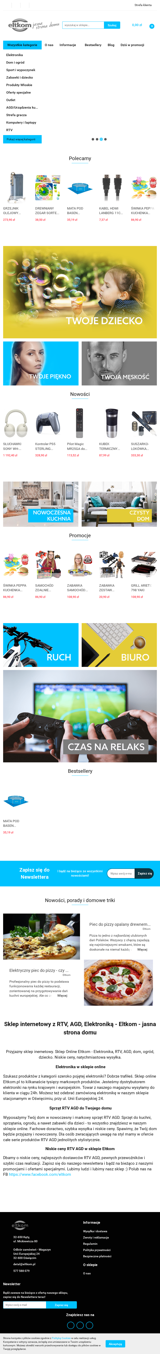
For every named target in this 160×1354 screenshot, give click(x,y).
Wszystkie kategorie (22, 45)
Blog (111, 45)
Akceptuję (115, 1343)
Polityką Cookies (61, 1338)
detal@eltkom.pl (24, 1264)
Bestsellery (93, 45)
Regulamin (90, 1243)
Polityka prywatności (97, 1250)
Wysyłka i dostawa (95, 1231)
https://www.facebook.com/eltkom (40, 1174)
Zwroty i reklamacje (96, 1237)
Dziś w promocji (132, 45)
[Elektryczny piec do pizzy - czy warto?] (118, 983)
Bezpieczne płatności (97, 1256)
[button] (91, 1222)
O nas (49, 45)
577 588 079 (21, 1270)
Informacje (68, 45)
